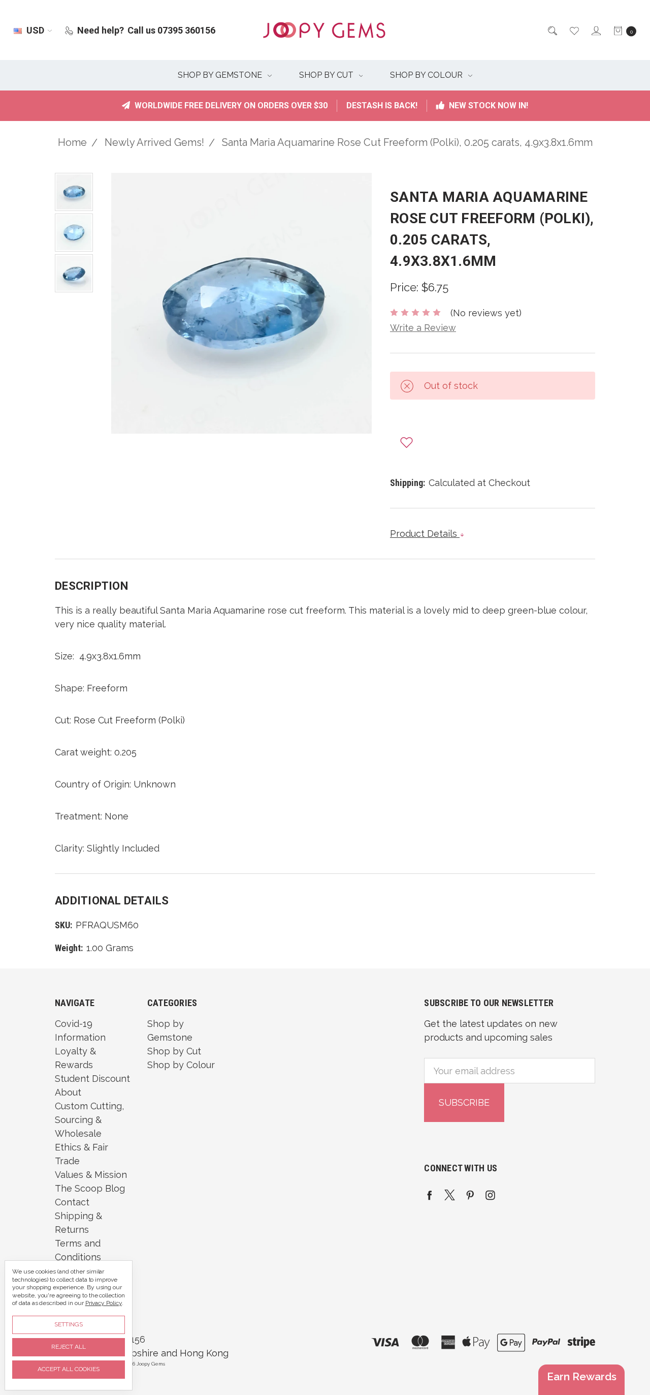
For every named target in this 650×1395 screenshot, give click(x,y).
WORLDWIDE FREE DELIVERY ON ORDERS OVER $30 (230, 105)
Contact (72, 1202)
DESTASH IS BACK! (381, 105)
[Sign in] (595, 30)
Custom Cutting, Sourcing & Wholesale (89, 1120)
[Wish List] (573, 30)
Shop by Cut (327, 75)
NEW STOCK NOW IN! (487, 105)
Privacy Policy (103, 1303)
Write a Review (423, 327)
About (68, 1092)
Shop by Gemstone (221, 75)
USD (35, 30)
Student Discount (92, 1078)
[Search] (552, 30)
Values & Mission (91, 1174)
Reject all (68, 1346)
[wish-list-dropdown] (406, 442)
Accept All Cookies (69, 1369)
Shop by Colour (427, 75)
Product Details (425, 533)
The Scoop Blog (90, 1188)
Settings (68, 1324)
